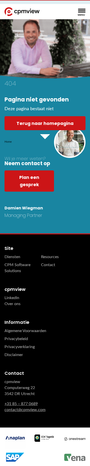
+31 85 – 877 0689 (21, 404)
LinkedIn (11, 298)
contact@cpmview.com (25, 410)
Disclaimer (13, 355)
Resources (50, 257)
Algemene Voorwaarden (25, 331)
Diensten (12, 257)
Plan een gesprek (29, 181)
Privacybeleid (16, 339)
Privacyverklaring (19, 347)
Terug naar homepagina (45, 123)
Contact (48, 265)
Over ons (12, 304)
